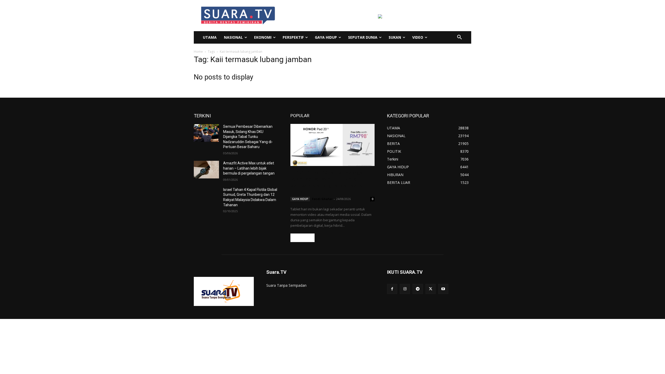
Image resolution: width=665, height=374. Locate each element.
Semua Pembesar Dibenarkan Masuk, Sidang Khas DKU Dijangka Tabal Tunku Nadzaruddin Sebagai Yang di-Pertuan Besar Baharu (248, 136)
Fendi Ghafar (322, 199)
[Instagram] (405, 289)
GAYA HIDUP (300, 199)
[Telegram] (418, 289)
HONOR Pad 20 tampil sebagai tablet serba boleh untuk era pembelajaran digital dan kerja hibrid (327, 182)
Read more (302, 238)
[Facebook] (392, 289)
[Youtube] (443, 289)
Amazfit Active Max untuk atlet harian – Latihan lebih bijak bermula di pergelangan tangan (249, 168)
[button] (459, 37)
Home (198, 51)
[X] (430, 289)
